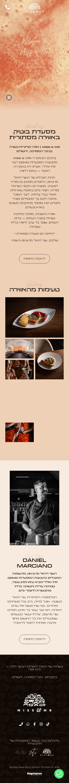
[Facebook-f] (34, 724)
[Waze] (28, 724)
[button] (61, 8)
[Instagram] (41, 724)
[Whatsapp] (59, 774)
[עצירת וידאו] (9, 97)
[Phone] (21, 724)
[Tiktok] (48, 724)
